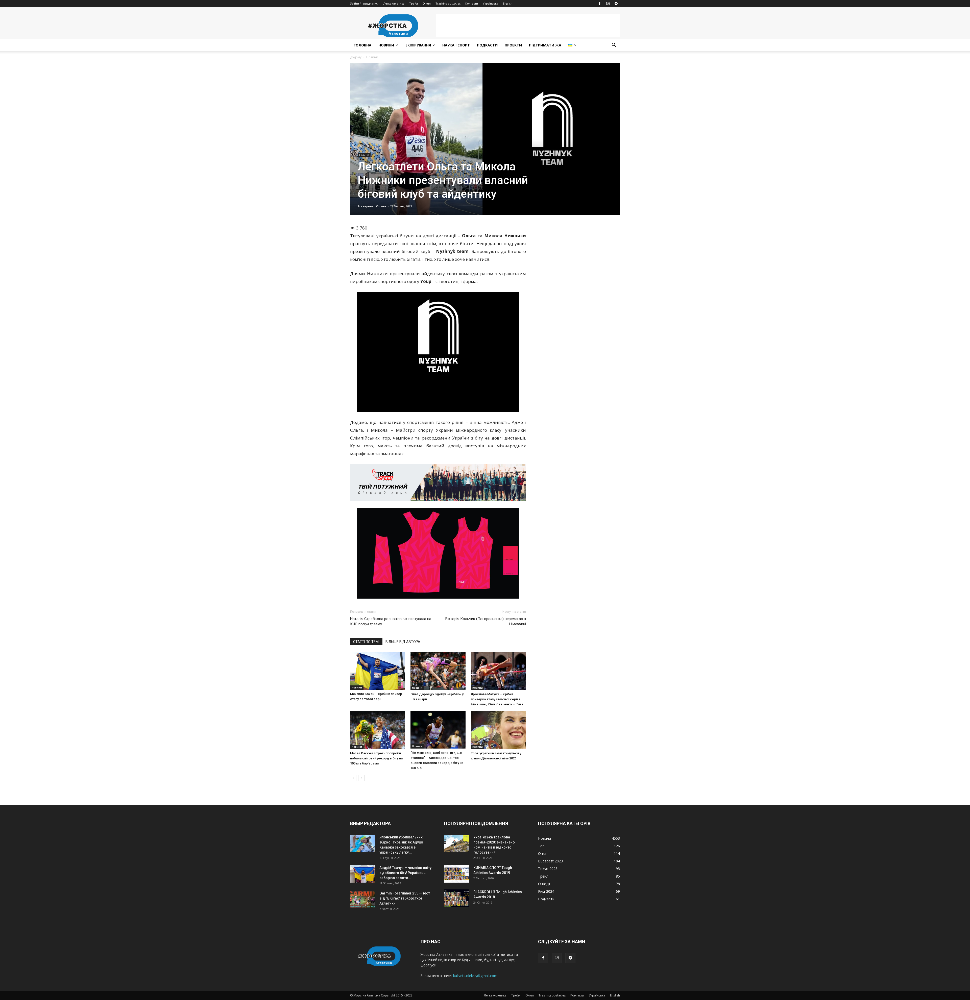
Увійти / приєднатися (364, 3)
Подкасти (487, 45)
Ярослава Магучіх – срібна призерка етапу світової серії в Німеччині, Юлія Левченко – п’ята (497, 699)
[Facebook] (599, 3)
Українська (490, 3)
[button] (614, 45)
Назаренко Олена (372, 206)
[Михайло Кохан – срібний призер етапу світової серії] (377, 671)
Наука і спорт (456, 45)
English (507, 3)
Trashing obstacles (447, 3)
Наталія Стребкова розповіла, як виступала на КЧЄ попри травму (390, 621)
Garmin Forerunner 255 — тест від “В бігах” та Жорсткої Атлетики (404, 898)
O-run (427, 3)
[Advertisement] (528, 25)
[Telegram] (616, 3)
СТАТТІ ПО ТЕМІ (366, 642)
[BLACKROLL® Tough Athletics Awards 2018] (456, 898)
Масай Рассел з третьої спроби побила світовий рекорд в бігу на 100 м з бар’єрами (376, 758)
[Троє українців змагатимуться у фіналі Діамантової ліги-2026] (498, 730)
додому (355, 57)
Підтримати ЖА (545, 45)
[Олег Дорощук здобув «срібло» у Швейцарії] (438, 671)
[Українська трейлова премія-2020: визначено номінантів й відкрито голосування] (456, 843)
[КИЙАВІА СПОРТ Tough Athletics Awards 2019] (456, 874)
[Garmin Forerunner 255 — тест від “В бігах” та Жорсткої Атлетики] (362, 899)
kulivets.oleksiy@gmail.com (475, 975)
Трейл (413, 3)
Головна (362, 45)
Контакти (471, 3)
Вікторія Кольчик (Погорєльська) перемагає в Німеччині (485, 621)
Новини (386, 45)
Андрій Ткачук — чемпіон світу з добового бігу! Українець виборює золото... (405, 873)
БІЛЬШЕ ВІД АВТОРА (402, 642)
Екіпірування (418, 45)
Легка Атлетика (393, 3)
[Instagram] (608, 3)
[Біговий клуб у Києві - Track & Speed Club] (438, 482)
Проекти (513, 45)
